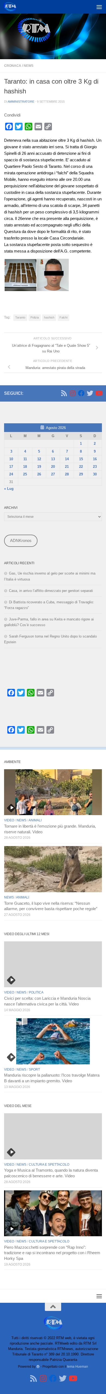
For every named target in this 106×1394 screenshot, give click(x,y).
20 (53, 467)
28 (67, 474)
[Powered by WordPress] (38, 1366)
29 (81, 474)
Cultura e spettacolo (49, 1164)
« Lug (9, 489)
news (28, 66)
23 (95, 467)
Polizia (34, 317)
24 (11, 474)
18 (25, 467)
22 (81, 467)
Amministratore (21, 101)
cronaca (12, 66)
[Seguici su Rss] (64, 393)
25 (25, 474)
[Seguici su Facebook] (81, 393)
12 (39, 459)
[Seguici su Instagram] (72, 393)
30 (95, 474)
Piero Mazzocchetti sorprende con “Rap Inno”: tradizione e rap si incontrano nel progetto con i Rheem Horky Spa (52, 1253)
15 (81, 459)
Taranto (20, 317)
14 (67, 459)
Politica (36, 992)
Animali (35, 820)
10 (11, 459)
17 (11, 467)
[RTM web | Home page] (12, 6)
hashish (49, 317)
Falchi (63, 317)
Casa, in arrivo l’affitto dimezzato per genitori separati (51, 591)
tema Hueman (77, 1366)
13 (53, 459)
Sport (34, 1069)
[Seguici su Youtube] (98, 393)
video (9, 820)
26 (39, 474)
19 (39, 467)
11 (25, 459)
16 (95, 459)
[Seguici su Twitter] (90, 393)
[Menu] (99, 7)
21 (67, 467)
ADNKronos (21, 540)
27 (53, 474)
